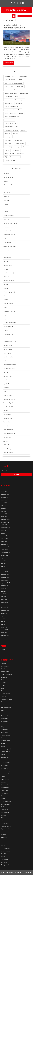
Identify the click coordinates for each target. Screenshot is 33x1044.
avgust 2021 (4, 613)
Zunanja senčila (8, 452)
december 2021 (5, 607)
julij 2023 (3, 558)
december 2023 (5, 544)
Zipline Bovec (7, 445)
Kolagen (6, 261)
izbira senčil (8, 96)
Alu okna (6, 173)
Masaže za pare (8, 296)
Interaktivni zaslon (9, 234)
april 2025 (3, 511)
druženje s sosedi (10, 89)
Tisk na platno (7, 395)
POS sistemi (7, 353)
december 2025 (5, 494)
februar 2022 (4, 602)
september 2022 (5, 583)
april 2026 (3, 489)
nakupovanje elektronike (11, 106)
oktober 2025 (4, 500)
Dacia (5, 208)
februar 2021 (4, 629)
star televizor (16, 133)
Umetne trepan (8, 406)
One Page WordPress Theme (11, 872)
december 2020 (5, 635)
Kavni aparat (7, 250)
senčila (23, 130)
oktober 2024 (4, 525)
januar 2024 (4, 541)
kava (16, 96)
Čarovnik (6, 200)
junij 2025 (3, 505)
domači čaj (20, 86)
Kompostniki (7, 269)
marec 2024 (4, 536)
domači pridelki (9, 86)
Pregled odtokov (8, 357)
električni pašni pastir (11, 93)
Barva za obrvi (8, 177)
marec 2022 (4, 599)
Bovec (20, 79)
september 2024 (5, 527)
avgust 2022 (4, 585)
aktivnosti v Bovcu (10, 76)
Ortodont (6, 338)
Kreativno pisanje (8, 273)
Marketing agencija (9, 292)
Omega (5, 330)
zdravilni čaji (8, 147)
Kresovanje (7, 276)
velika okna (8, 143)
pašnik (21, 113)
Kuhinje (5, 284)
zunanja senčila (9, 153)
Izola (5, 238)
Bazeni (5, 181)
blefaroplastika (23, 76)
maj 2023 (3, 563)
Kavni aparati (7, 253)
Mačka (5, 288)
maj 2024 (3, 533)
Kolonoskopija (19, 100)
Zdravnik (25, 147)
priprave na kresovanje (11, 123)
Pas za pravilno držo (9, 341)
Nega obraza (7, 315)
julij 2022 (3, 588)
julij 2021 (3, 616)
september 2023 (5, 552)
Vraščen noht (7, 418)
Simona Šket (7, 376)
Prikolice (6, 361)
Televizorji (6, 387)
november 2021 (5, 610)
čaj (6, 157)
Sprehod (6, 383)
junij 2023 (3, 560)
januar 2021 (4, 632)
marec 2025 (4, 513)
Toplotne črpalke (8, 403)
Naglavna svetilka (9, 311)
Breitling (6, 196)
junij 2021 (3, 618)
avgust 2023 (4, 555)
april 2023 (3, 566)
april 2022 (3, 596)
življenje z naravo (10, 160)
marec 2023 (4, 569)
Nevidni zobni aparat (9, 322)
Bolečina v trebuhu (10, 79)
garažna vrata (24, 93)
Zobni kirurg (7, 448)
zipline (7, 150)
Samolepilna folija (9, 368)
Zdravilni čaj (7, 437)
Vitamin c (6, 410)
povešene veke (9, 120)
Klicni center (7, 257)
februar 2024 (4, 538)
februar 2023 (4, 572)
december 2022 (5, 574)
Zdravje (5, 441)
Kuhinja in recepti (8, 280)
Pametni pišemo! (16, 10)
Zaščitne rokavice (9, 433)
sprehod (7, 133)
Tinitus (5, 391)
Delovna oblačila (8, 215)
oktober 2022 (4, 580)
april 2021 (3, 624)
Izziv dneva (7, 242)
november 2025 (5, 497)
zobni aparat (15, 150)
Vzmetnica (6, 422)
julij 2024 (3, 530)
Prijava (3, 649)
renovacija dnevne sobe (11, 126)
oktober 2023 (4, 549)
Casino (5, 204)
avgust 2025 (4, 502)
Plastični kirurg (8, 349)
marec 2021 (4, 627)
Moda (5, 307)
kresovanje (19, 103)
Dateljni (5, 211)
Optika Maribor (8, 334)
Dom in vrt (6, 219)
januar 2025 (4, 516)
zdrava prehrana (19, 143)
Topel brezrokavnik (9, 399)
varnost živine (18, 140)
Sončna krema (8, 380)
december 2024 (5, 519)
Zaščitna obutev (8, 429)
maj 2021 (3, 621)
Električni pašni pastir (10, 223)
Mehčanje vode (8, 303)
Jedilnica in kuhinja (9, 246)
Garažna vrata (8, 227)
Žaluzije (5, 426)
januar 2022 (4, 605)
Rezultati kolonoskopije (11, 130)
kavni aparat (8, 100)
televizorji (17, 136)
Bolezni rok (7, 192)
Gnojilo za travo (8, 231)
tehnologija (8, 136)
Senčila (5, 372)
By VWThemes (27, 872)
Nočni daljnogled (8, 326)
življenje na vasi (14, 157)
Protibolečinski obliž (9, 364)
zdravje (17, 147)
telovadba (7, 140)
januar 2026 (4, 491)
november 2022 (5, 577)
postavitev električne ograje (12, 116)
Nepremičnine (7, 318)
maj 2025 (3, 508)
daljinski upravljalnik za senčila (13, 83)
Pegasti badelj (7, 345)
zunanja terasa (21, 153)
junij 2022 (3, 591)
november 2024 (5, 522)
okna (19, 110)
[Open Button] (13, 16)
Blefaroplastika (8, 185)
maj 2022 (3, 594)
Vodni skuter (7, 414)
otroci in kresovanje (10, 113)
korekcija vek (8, 103)
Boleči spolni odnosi (9, 188)
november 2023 (5, 547)
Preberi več (9, 63)
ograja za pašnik (9, 110)
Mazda (5, 299)
